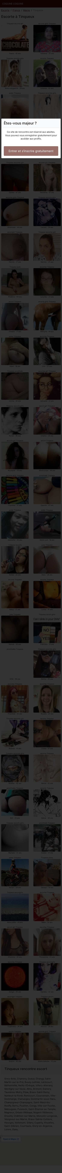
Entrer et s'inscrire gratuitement (31, 151)
